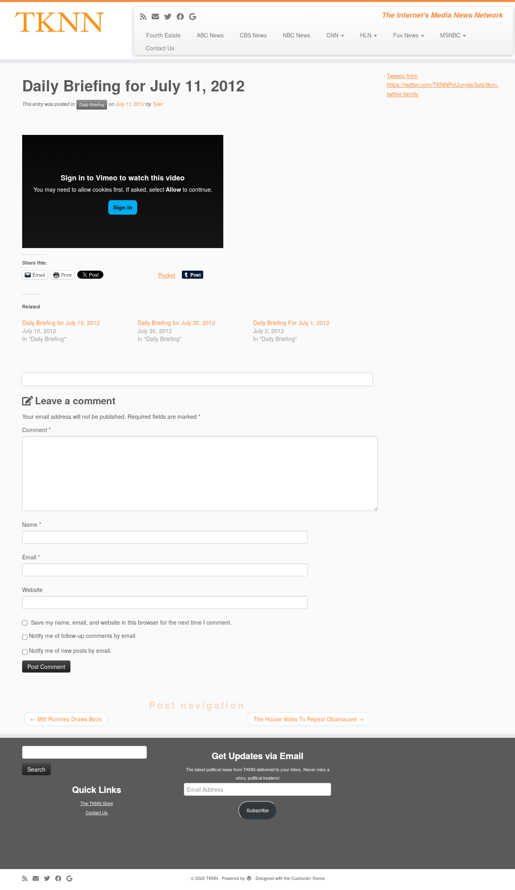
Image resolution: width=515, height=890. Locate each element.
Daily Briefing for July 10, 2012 (61, 323)
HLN (366, 35)
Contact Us (160, 48)
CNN (333, 35)
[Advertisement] (447, 219)
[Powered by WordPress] (249, 876)
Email (31, 557)
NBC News (296, 35)
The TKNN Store (96, 803)
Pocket (166, 275)
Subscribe (258, 810)
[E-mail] (158, 16)
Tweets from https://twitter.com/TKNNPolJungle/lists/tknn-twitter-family (443, 85)
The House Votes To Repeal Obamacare (308, 719)
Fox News (406, 35)
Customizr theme (308, 878)
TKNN (212, 878)
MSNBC (451, 35)
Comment (36, 430)
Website (32, 590)
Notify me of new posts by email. (70, 650)
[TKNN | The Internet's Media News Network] (59, 22)
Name (31, 524)
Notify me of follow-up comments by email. (83, 635)
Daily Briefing (91, 104)
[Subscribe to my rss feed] (146, 16)
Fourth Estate (163, 35)
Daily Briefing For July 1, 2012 (291, 323)
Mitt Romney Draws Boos (66, 719)
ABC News (210, 35)
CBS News (253, 35)
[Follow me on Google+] (195, 16)
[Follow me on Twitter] (170, 16)
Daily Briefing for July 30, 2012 (176, 323)
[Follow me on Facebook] (183, 16)
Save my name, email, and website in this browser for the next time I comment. (131, 622)
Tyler (157, 103)
